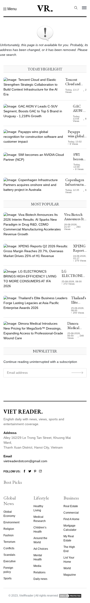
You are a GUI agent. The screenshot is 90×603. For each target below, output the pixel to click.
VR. (45, 8)
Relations (39, 572)
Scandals (9, 554)
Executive (9, 561)
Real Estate (70, 506)
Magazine (69, 574)
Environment (11, 522)
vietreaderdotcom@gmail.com (25, 461)
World (67, 568)
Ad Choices (40, 548)
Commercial (71, 512)
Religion (8, 529)
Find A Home (71, 519)
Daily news (40, 579)
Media (37, 566)
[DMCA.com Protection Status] (70, 595)
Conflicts (8, 548)
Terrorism (9, 541)
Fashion (8, 535)
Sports (7, 578)
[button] (10, 9)
